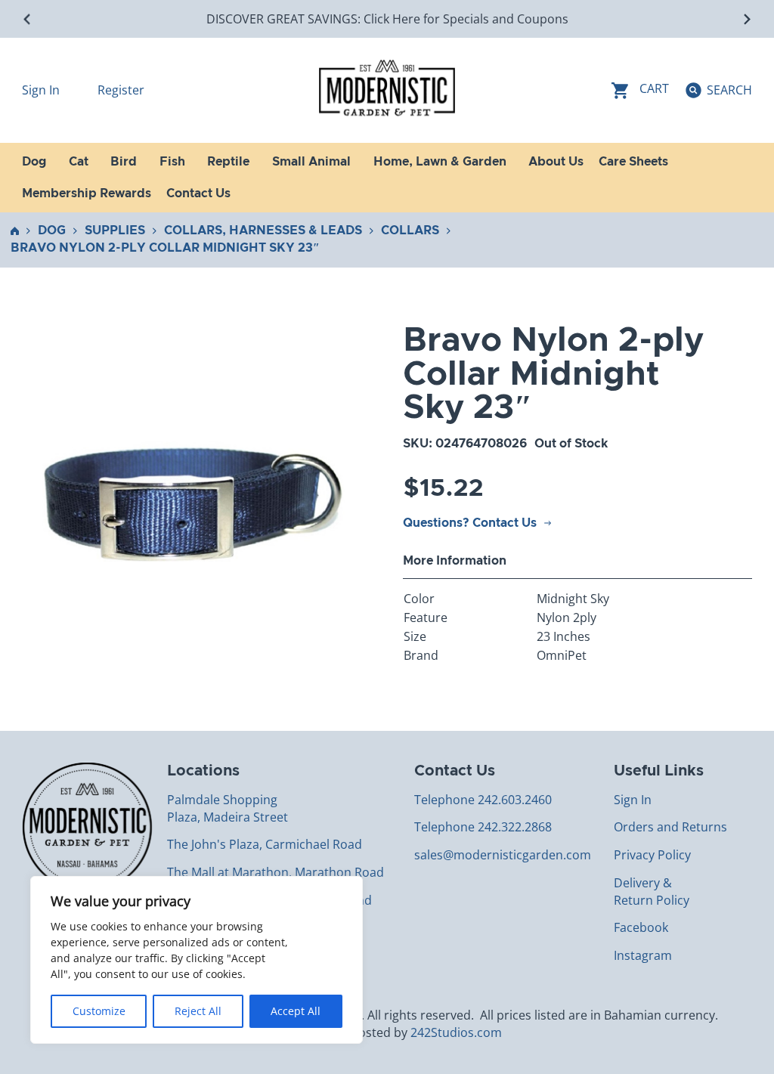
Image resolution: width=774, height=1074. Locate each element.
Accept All (295, 1011)
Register (121, 90)
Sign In (42, 90)
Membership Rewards (86, 193)
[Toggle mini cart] (640, 90)
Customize (99, 1011)
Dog (52, 230)
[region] (196, 960)
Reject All (198, 1011)
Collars (410, 230)
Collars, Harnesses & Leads (263, 230)
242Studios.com (456, 1032)
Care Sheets (633, 162)
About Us (556, 162)
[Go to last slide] (27, 19)
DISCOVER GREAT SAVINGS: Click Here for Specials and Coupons (387, 19)
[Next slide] (746, 19)
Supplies (115, 230)
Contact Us (198, 193)
